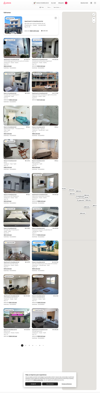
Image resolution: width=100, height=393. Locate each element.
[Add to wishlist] (55, 18)
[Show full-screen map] (93, 14)
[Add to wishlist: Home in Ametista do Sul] (56, 107)
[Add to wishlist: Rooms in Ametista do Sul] (28, 310)
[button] (34, 31)
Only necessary (50, 384)
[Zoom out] (93, 21)
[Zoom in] (93, 18)
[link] (18, 345)
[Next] (43, 345)
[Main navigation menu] (95, 2)
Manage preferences (67, 384)
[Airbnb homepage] (7, 3)
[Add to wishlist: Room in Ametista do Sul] (28, 74)
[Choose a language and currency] (91, 2)
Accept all (33, 384)
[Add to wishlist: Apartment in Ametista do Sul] (28, 40)
